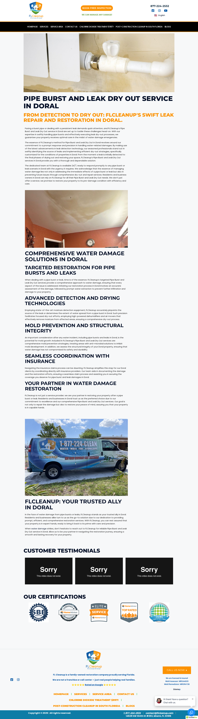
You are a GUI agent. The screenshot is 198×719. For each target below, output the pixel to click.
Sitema (176, 689)
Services (44, 26)
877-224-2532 (159, 6)
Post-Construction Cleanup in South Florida (139, 26)
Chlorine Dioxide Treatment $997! (96, 26)
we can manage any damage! (97, 15)
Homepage (32, 26)
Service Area (57, 26)
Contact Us (71, 26)
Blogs (168, 26)
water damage (38, 528)
